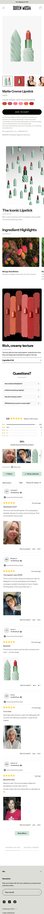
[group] (22, 2)
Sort (21, 483)
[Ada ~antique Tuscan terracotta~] (4, 103)
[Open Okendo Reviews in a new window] (11, 467)
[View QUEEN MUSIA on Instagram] (4, 902)
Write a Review (34, 474)
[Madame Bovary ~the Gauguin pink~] (21, 103)
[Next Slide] (40, 456)
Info (3, 871)
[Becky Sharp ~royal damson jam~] (10, 103)
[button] (22, 424)
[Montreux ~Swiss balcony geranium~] (31, 103)
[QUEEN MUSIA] (22, 8)
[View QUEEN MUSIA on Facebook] (15, 902)
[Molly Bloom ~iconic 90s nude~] (26, 103)
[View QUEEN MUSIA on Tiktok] (9, 902)
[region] (22, 456)
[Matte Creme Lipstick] (7, 81)
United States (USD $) (8, 909)
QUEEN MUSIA (11, 913)
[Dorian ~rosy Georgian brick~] (15, 103)
